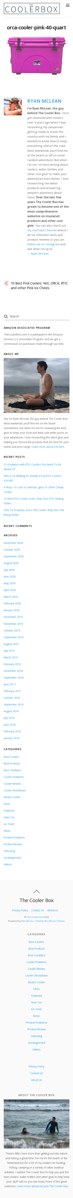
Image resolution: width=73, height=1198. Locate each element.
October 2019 (12, 630)
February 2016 (12, 731)
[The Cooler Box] (32, 12)
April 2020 (10, 590)
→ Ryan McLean (38, 253)
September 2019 (14, 637)
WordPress (27, 921)
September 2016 (14, 704)
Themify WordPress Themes (50, 921)
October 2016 (12, 697)
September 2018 (14, 677)
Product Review (13, 844)
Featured (9, 810)
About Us (52, 910)
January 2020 (11, 610)
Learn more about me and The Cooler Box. (43, 1186)
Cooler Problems (14, 777)
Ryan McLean (44, 101)
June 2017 (10, 684)
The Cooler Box (35, 917)
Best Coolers (11, 757)
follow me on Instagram (43, 244)
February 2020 (12, 603)
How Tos (9, 817)
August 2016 (11, 711)
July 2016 (9, 718)
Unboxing (9, 851)
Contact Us (37, 910)
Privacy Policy (20, 910)
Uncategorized (12, 857)
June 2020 (10, 576)
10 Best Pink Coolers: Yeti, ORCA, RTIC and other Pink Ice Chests (39, 285)
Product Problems (14, 837)
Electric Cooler (12, 797)
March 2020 (11, 596)
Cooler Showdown (15, 790)
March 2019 (11, 657)
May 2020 (10, 583)
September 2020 (14, 556)
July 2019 (9, 650)
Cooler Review (12, 783)
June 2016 (10, 724)
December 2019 (13, 617)
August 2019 (11, 644)
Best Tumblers (12, 770)
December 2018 (13, 671)
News (7, 830)
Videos (8, 864)
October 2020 (12, 549)
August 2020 (11, 563)
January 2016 (11, 738)
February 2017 (12, 691)
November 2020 (13, 543)
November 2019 (13, 624)
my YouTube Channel (42, 230)
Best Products (12, 763)
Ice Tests (9, 824)
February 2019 (12, 664)
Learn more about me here (48, 446)
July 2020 (9, 570)
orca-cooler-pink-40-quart (36, 27)
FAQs (7, 804)
